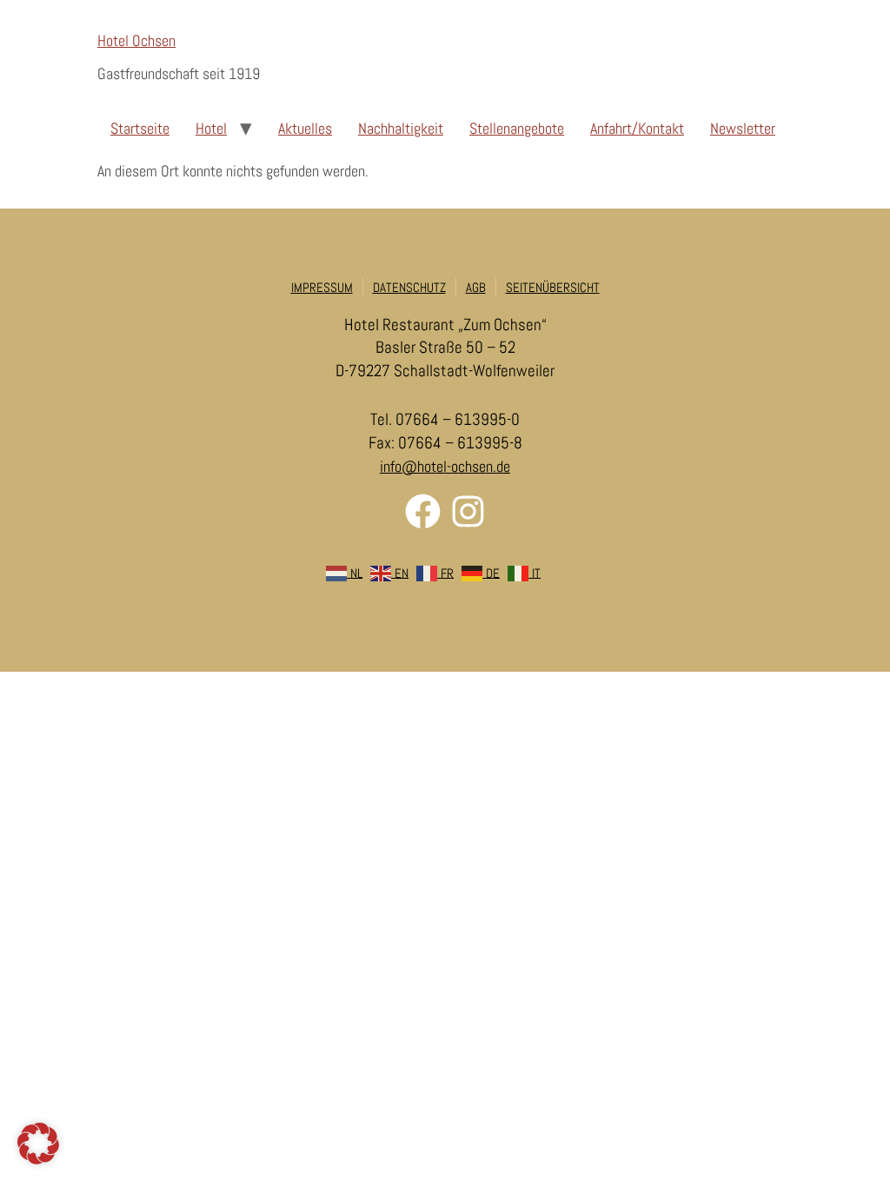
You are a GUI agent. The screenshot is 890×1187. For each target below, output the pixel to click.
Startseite (139, 128)
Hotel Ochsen (136, 40)
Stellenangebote (516, 128)
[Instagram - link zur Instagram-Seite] (468, 511)
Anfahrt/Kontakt (637, 128)
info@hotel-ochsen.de (445, 466)
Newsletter (742, 128)
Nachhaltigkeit (400, 128)
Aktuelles (305, 128)
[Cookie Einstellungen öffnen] (38, 1159)
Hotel (211, 128)
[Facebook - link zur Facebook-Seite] (423, 511)
